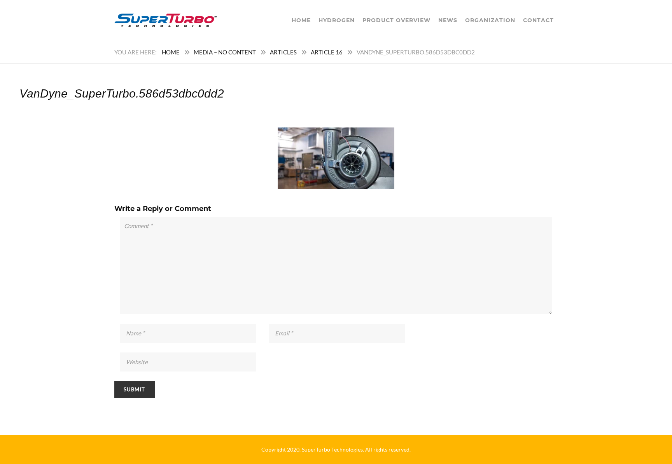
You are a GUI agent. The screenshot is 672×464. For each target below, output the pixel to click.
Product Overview (396, 20)
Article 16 (327, 52)
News (447, 20)
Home (301, 20)
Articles (283, 52)
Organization (490, 20)
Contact (538, 20)
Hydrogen (336, 20)
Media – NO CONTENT (225, 52)
